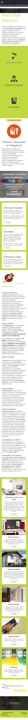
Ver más (7, 222)
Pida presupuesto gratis (14, 120)
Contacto (14, 191)
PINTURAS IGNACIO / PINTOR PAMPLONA (14, 5)
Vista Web (24, 713)
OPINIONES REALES (14, 703)
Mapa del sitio (4, 713)
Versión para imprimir (8, 712)
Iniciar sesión (24, 712)
